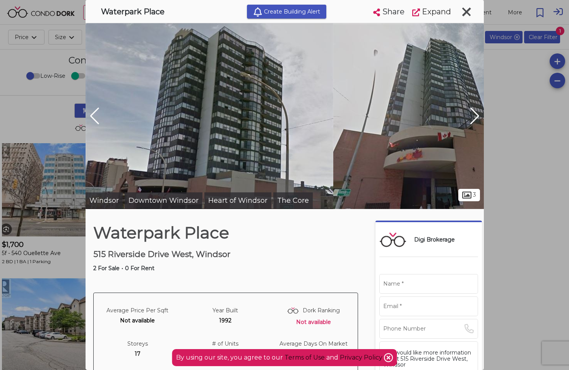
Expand (435, 11)
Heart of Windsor (237, 200)
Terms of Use (304, 357)
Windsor (104, 200)
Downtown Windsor (164, 200)
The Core (293, 200)
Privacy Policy (362, 357)
